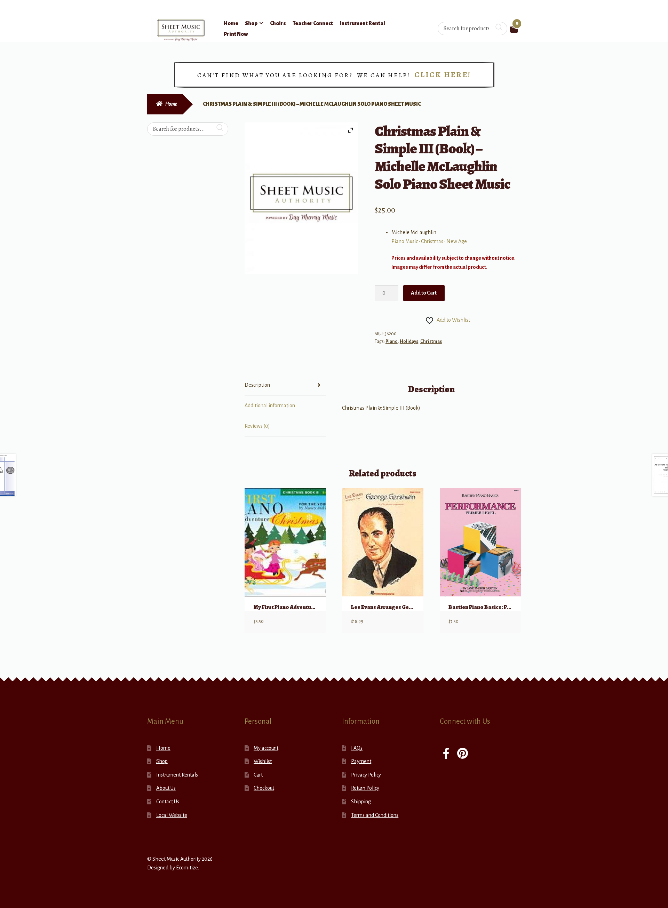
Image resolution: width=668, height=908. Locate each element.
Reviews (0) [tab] (257, 426)
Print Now (236, 34)
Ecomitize (187, 867)
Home (231, 23)
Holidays (409, 341)
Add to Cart (424, 293)
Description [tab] (257, 385)
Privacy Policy (366, 775)
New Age (456, 241)
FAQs (357, 748)
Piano (391, 341)
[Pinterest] (462, 754)
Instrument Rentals (177, 775)
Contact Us (167, 801)
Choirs (278, 23)
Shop (251, 23)
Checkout (264, 788)
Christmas (432, 241)
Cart (258, 775)
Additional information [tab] (270, 405)
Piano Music (404, 241)
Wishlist (263, 761)
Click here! (442, 75)
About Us (166, 788)
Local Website (171, 815)
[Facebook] (446, 754)
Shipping (361, 801)
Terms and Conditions (374, 815)
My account (266, 748)
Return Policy (365, 788)
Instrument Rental (362, 23)
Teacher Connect (313, 23)
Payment (361, 761)
